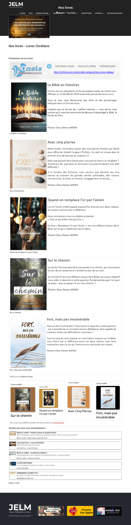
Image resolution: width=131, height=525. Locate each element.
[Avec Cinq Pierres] (65, 164)
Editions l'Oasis (27, 377)
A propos (98, 13)
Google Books (58, 423)
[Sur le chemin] (65, 284)
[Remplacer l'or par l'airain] (65, 223)
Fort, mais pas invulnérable (21, 370)
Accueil (23, 13)
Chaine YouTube (42, 13)
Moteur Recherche (114, 13)
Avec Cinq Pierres (17, 191)
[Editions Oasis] (65, 70)
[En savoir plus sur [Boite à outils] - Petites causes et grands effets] (12, 433)
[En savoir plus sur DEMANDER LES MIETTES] (12, 474)
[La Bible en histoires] (65, 106)
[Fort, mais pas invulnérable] (65, 343)
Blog (31, 13)
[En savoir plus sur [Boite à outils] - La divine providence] (12, 453)
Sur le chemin (15, 312)
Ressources (58, 13)
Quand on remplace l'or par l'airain (24, 252)
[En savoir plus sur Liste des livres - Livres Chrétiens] (12, 444)
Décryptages (86, 13)
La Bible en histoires (18, 133)
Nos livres (72, 13)
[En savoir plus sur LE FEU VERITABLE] (12, 464)
